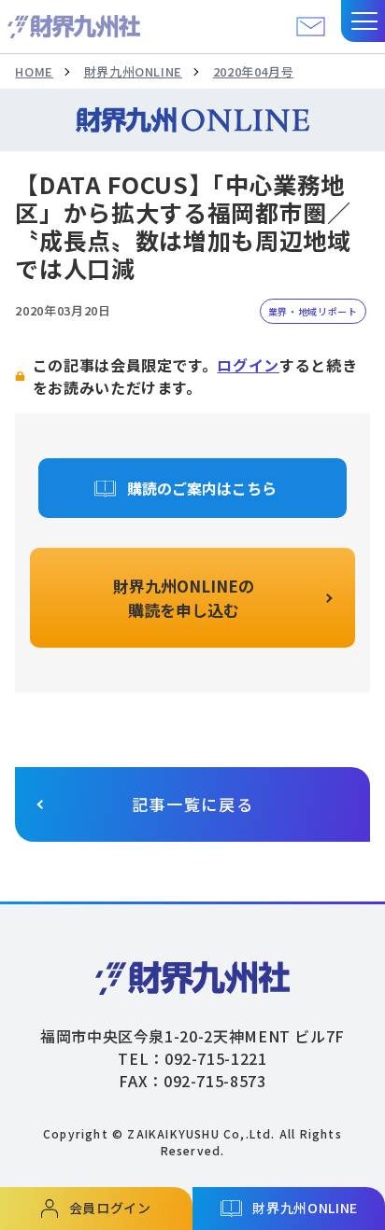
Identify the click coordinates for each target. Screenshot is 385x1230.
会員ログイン (110, 1207)
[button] (363, 21)
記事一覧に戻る (193, 804)
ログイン (248, 365)
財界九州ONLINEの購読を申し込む (183, 598)
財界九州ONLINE (133, 71)
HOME (34, 71)
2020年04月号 (253, 71)
